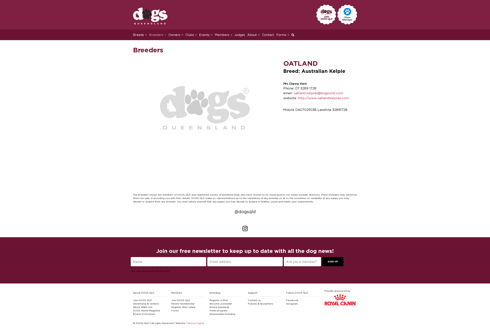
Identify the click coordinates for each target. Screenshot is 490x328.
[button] (294, 35)
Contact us (254, 300)
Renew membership (182, 303)
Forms (175, 310)
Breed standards (219, 307)
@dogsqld (245, 211)
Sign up (333, 261)
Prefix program (218, 310)
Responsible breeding (222, 314)
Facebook (292, 300)
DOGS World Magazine (146, 310)
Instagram (292, 303)
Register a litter (219, 300)
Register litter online (183, 307)
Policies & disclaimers (260, 303)
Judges (239, 35)
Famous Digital (195, 323)
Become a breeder (221, 303)
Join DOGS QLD (142, 300)
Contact (268, 35)
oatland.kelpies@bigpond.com (318, 93)
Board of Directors (144, 314)
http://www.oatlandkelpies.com (323, 98)
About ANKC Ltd (142, 307)
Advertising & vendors (146, 303)
